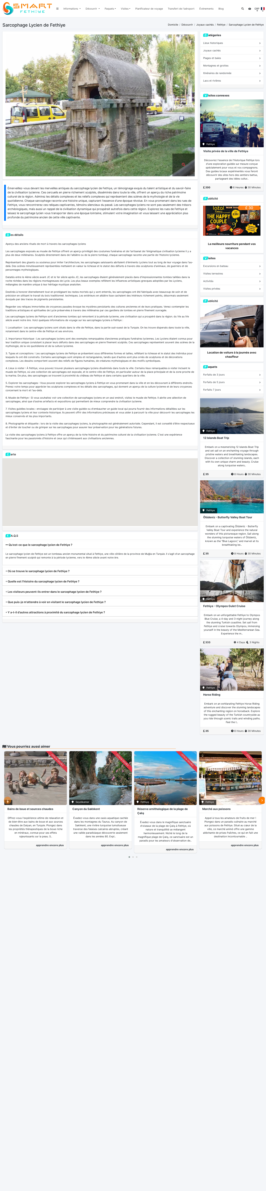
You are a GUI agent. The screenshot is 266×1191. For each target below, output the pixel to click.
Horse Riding (211, 694)
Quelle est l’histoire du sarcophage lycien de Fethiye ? (43, 581)
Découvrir (92, 8)
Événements (206, 8)
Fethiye (221, 24)
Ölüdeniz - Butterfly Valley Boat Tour (227, 517)
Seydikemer (82, 801)
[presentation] (7, 800)
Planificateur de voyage (149, 8)
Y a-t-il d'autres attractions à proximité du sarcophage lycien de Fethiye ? (56, 612)
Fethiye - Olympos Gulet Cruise (224, 606)
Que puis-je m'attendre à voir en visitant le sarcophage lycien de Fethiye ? (56, 602)
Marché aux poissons (216, 809)
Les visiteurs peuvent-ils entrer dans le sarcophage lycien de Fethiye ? (54, 591)
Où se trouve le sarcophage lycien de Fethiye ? (38, 571)
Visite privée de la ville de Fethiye (225, 151)
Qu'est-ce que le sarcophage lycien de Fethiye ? (40, 544)
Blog (221, 8)
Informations (71, 8)
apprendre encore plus (50, 845)
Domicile (173, 24)
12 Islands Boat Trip (216, 438)
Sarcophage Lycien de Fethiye (246, 24)
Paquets (109, 8)
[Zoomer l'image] (183, 164)
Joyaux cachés (205, 24)
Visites (125, 8)
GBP (256, 8)
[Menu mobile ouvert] (57, 9)
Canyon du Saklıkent (86, 809)
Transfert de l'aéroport (181, 8)
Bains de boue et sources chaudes (30, 809)
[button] (242, 9)
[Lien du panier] (249, 9)
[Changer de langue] (263, 8)
